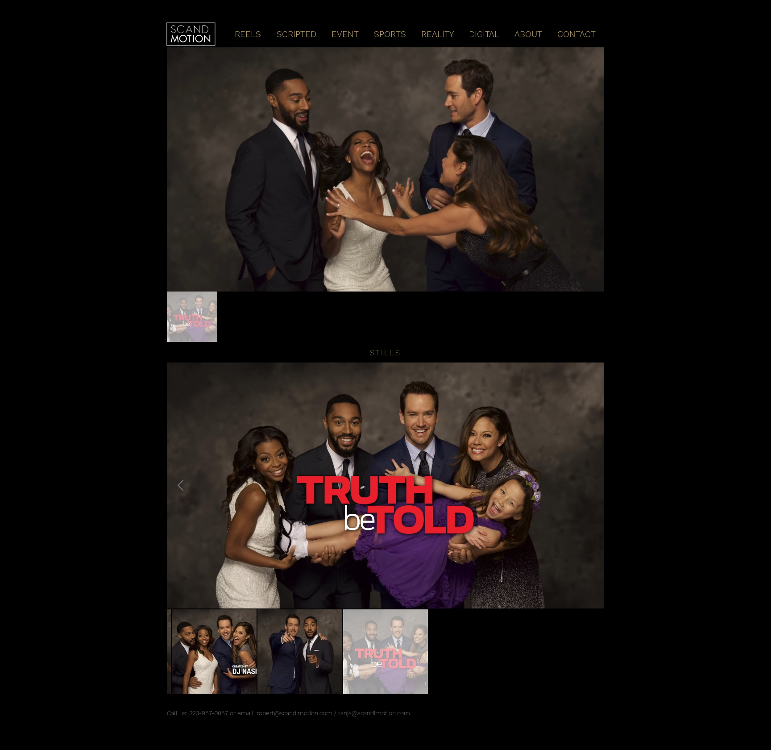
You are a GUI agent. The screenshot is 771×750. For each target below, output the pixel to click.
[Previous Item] (180, 485)
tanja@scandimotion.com (374, 713)
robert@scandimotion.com (294, 713)
